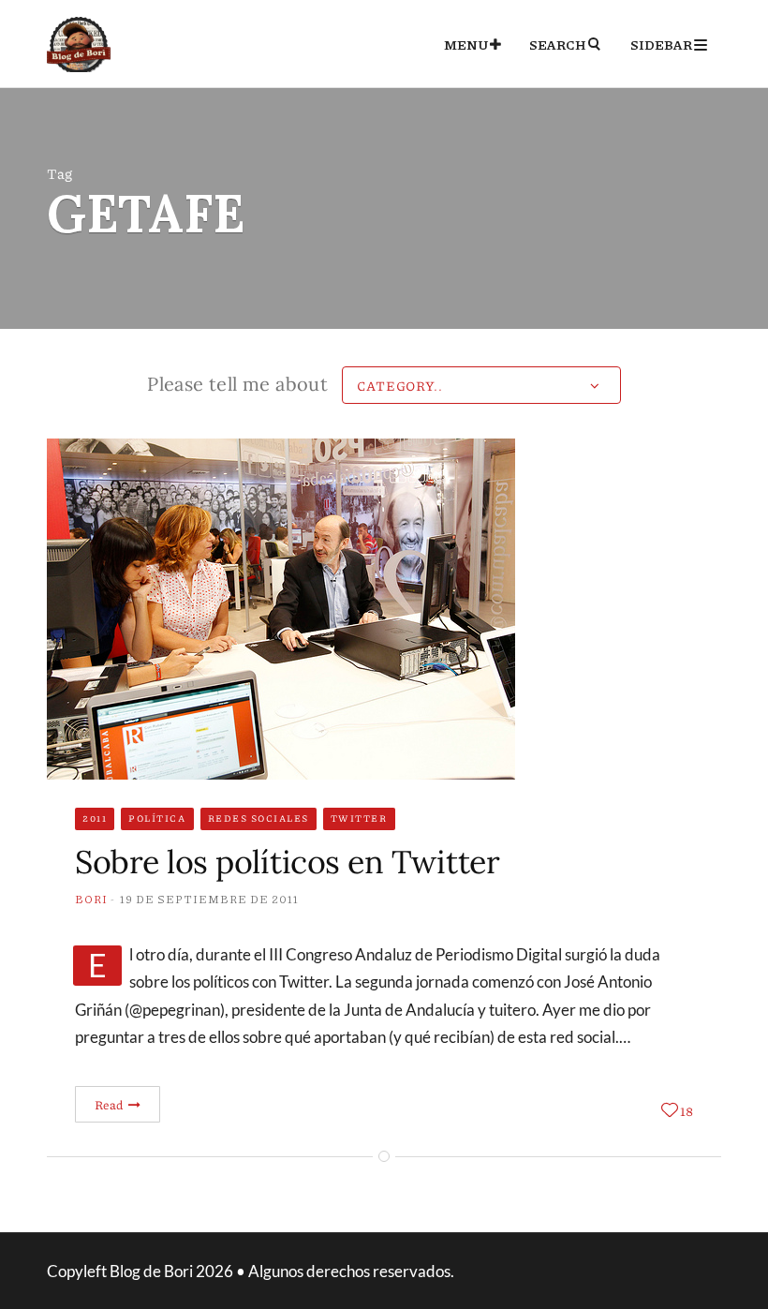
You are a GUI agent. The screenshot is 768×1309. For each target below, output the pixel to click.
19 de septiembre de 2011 (209, 899)
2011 (94, 818)
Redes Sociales (258, 818)
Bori (91, 899)
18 (686, 1110)
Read (110, 1104)
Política (156, 818)
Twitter (359, 818)
